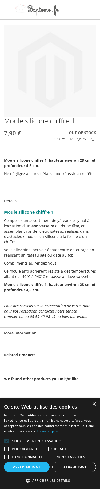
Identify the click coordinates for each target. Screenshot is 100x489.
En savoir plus (47, 431)
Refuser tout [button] (74, 466)
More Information (20, 333)
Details (10, 200)
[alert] (50, 443)
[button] (50, 480)
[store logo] (37, 10)
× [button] (94, 404)
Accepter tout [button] (26, 466)
